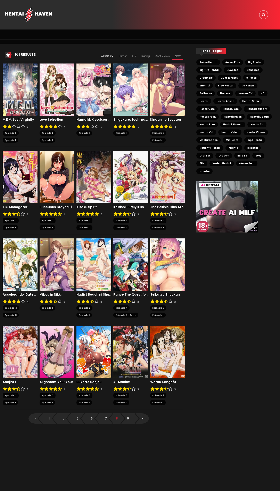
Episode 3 (84, 220)
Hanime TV (245, 93)
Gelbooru (205, 93)
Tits (201, 163)
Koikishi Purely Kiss (128, 207)
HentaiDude (231, 109)
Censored (253, 70)
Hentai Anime (225, 101)
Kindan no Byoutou (165, 119)
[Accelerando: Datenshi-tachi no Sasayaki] (20, 264)
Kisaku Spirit (86, 207)
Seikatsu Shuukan (165, 294)
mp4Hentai (254, 140)
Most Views (162, 56)
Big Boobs (254, 62)
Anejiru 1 (9, 382)
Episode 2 (11, 133)
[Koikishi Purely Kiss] (130, 177)
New (178, 56)
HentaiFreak (207, 116)
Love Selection (51, 119)
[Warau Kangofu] (167, 352)
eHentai (204, 85)
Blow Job (232, 70)
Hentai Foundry (257, 109)
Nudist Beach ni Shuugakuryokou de (93, 294)
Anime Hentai (208, 62)
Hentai (203, 101)
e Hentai (251, 77)
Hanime (225, 93)
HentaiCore (207, 109)
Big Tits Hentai (209, 70)
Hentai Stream (232, 124)
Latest (123, 56)
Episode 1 (10, 140)
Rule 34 (242, 155)
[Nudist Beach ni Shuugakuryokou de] (93, 264)
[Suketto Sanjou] (93, 352)
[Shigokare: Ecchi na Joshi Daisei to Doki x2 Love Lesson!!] (130, 89)
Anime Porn (232, 62)
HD (262, 93)
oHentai (252, 148)
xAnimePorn (246, 163)
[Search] (263, 14)
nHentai (234, 148)
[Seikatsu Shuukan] (167, 264)
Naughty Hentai (209, 148)
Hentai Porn (207, 124)
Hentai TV (256, 124)
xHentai (204, 171)
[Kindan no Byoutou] (167, 89)
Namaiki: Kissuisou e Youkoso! (93, 119)
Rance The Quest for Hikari (130, 294)
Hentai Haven (233, 116)
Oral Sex (204, 155)
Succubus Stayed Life (57, 207)
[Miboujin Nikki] (57, 264)
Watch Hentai (222, 163)
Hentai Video (229, 132)
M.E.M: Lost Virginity (18, 119)
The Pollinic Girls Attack (167, 207)
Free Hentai (225, 85)
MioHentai (232, 140)
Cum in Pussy (229, 77)
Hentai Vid (206, 132)
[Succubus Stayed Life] (57, 177)
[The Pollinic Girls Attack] (167, 177)
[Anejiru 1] (20, 352)
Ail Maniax (121, 382)
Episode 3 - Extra (125, 315)
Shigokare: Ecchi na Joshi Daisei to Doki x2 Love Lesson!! (130, 119)
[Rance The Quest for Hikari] (130, 264)
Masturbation (208, 140)
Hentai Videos (256, 132)
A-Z (134, 56)
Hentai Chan (250, 101)
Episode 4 (158, 220)
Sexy (258, 155)
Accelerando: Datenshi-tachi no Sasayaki (20, 294)
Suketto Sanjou (88, 382)
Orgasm (224, 155)
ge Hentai (247, 85)
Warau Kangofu (163, 382)
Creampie (206, 77)
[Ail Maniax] (130, 352)
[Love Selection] (57, 89)
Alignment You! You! (56, 382)
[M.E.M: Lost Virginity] (20, 89)
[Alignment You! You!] (57, 352)
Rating (145, 56)
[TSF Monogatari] (20, 177)
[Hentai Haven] (28, 14)
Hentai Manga (259, 116)
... (63, 418)
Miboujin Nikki (50, 294)
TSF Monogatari (15, 207)
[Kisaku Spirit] (93, 177)
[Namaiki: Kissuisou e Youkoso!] (93, 89)
